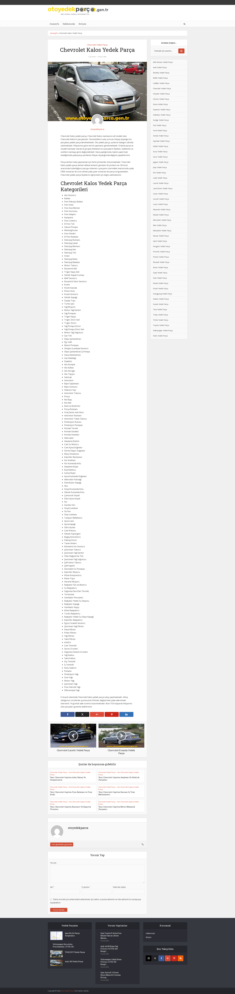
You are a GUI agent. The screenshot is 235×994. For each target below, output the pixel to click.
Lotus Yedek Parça (160, 204)
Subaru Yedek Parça (161, 299)
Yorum (53, 862)
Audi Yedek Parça (160, 67)
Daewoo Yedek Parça (161, 109)
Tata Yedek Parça (160, 309)
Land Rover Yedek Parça (162, 188)
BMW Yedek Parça (160, 78)
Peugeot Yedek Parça (161, 246)
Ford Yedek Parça (160, 130)
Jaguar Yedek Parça (160, 162)
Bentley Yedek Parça (161, 73)
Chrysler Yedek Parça (161, 94)
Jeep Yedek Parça (160, 167)
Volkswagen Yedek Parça (163, 330)
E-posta (86, 887)
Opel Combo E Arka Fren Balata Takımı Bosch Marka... (111, 935)
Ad (52, 887)
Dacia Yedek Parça (160, 104)
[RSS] (180, 958)
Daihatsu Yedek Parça (161, 115)
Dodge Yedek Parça (161, 120)
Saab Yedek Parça (160, 273)
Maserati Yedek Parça (161, 209)
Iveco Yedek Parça (160, 157)
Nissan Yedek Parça (161, 236)
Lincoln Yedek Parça (161, 199)
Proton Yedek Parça (161, 257)
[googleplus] (168, 958)
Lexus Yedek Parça (160, 194)
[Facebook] (161, 958)
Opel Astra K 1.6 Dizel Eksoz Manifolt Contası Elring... (110, 975)
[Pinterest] (174, 958)
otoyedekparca (97, 129)
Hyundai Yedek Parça (161, 141)
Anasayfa (54, 24)
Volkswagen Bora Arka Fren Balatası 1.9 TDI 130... (64, 945)
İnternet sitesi (119, 887)
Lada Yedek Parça (160, 178)
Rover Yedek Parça (160, 267)
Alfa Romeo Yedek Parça (163, 62)
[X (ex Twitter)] (155, 958)
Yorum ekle (102, 57)
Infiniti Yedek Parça (160, 146)
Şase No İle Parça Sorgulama (72, 934)
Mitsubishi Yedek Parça (162, 230)
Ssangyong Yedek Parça (162, 294)
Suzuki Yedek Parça (160, 304)
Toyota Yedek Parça (161, 325)
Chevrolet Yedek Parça (97, 44)
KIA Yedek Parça (159, 172)
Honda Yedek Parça (161, 136)
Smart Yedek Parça (160, 288)
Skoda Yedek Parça (160, 283)
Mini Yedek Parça (160, 225)
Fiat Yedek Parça (159, 125)
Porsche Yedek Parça (161, 251)
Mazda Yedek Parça (161, 215)
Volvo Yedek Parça (160, 336)
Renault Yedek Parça (161, 262)
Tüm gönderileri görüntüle (61, 844)
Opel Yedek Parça (160, 241)
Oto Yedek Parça (67, 991)
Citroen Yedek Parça (161, 99)
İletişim (82, 24)
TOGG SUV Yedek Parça (75, 952)
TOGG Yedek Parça (160, 320)
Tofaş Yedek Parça (160, 315)
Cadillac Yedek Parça (161, 83)
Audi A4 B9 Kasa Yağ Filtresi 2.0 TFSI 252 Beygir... (109, 948)
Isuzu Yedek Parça (160, 151)
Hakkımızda (69, 24)
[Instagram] (149, 958)
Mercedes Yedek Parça (162, 220)
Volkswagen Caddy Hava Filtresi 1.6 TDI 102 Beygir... (110, 961)
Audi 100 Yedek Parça (74, 961)
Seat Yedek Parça (160, 278)
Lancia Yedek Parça (160, 183)
